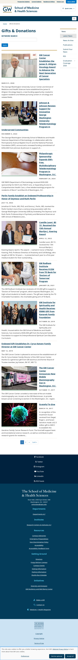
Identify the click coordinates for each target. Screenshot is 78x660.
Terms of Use (39, 643)
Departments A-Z (39, 514)
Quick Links (68, 8)
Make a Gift (40, 600)
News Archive (68, 40)
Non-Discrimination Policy (39, 542)
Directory (39, 559)
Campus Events (39, 566)
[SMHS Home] (21, 9)
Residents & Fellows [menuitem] (49, 1)
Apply (5, 45)
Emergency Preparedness (39, 539)
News (64, 31)
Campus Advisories (39, 536)
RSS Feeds (40, 481)
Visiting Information (39, 569)
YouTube (40, 471)
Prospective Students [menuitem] (24, 1)
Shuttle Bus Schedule (39, 575)
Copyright (39, 634)
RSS (64, 56)
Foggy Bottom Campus (39, 562)
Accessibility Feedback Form (39, 548)
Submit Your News (68, 50)
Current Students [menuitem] (36, 1)
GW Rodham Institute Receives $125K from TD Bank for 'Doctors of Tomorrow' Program (47, 272)
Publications (68, 45)
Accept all (70, 656)
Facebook (40, 457)
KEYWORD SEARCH (9, 36)
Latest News (67, 36)
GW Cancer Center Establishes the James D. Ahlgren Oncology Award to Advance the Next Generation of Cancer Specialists (47, 67)
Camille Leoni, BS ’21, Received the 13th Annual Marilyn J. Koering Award (48, 228)
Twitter (40, 462)
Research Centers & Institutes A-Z (39, 525)
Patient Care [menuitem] (60, 1)
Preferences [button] (25, 656)
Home (5, 24)
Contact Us (40, 605)
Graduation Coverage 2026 (67, 63)
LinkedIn (40, 476)
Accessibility (39, 545)
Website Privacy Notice (60, 649)
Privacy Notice (39, 638)
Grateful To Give (47, 404)
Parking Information (39, 572)
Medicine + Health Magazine (40, 610)
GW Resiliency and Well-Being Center (39, 589)
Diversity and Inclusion (39, 586)
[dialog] (39, 653)
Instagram (40, 466)
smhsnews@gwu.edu (39, 504)
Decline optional (56, 656)
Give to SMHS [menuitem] (71, 1)
